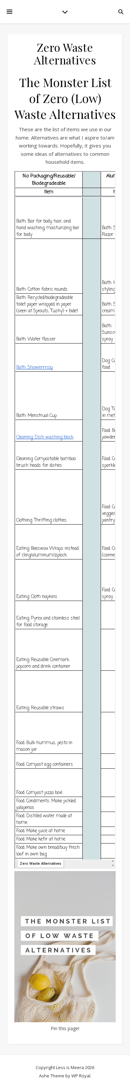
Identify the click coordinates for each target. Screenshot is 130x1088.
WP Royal (80, 1076)
